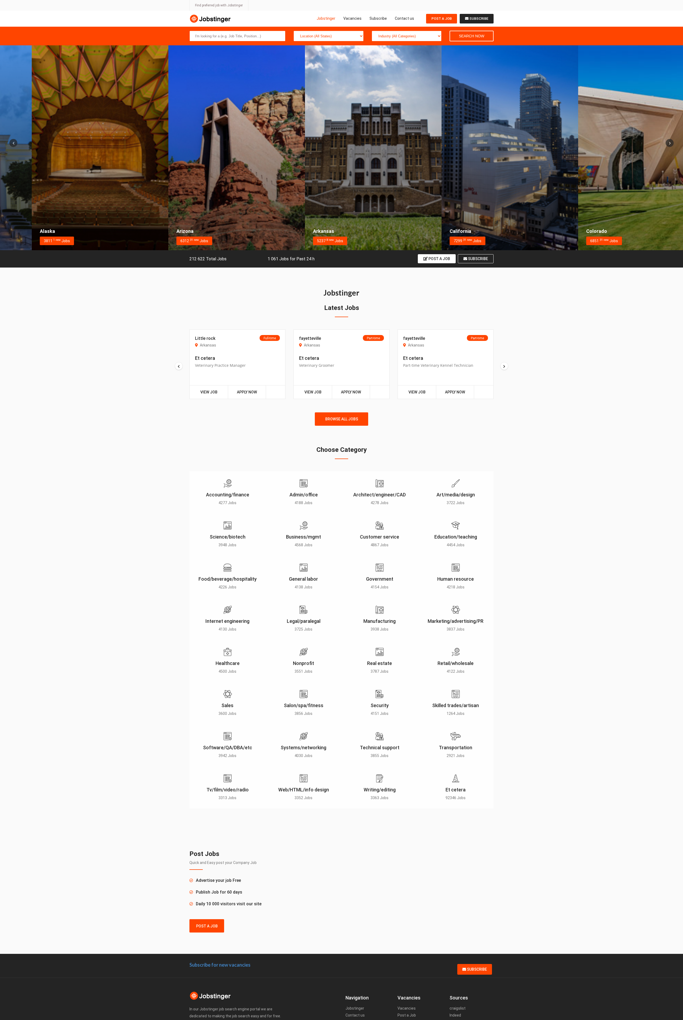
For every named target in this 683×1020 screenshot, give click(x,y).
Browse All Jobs (341, 419)
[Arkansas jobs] (341, 147)
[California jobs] (478, 147)
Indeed (455, 1015)
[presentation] (13, 143)
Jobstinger (326, 18)
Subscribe (378, 18)
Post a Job (441, 19)
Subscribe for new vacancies (220, 965)
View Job (208, 392)
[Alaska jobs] (68, 147)
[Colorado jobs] (614, 147)
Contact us (404, 18)
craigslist (458, 1008)
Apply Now (247, 392)
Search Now (471, 36)
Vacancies (352, 18)
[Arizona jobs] (205, 147)
